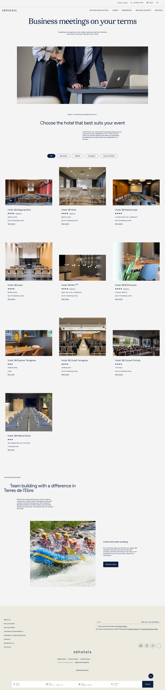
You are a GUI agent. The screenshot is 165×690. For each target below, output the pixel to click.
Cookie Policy (85, 659)
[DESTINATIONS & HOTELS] (109, 10)
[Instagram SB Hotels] (141, 645)
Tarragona (91, 156)
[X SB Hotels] (153, 645)
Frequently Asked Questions (14, 635)
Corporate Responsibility (13, 631)
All (51, 156)
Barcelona (63, 156)
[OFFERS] (119, 10)
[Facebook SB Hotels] (147, 645)
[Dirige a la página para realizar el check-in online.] (116, 3)
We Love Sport (9, 624)
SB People (159, 10)
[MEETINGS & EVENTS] (152, 10)
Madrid (77, 156)
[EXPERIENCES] (132, 10)
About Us (7, 620)
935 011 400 (138, 3)
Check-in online (122, 3)
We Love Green (9, 627)
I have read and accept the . (112, 626)
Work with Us (9, 643)
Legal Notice (61, 659)
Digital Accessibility (82, 662)
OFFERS (115, 10)
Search (147, 684)
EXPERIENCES (127, 10)
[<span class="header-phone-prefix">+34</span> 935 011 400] (131, 3)
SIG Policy (7, 647)
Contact (7, 639)
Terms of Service (148, 629)
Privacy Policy (122, 626)
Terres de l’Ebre (109, 156)
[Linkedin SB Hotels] (159, 645)
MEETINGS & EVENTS (143, 10)
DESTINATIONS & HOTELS (99, 10)
